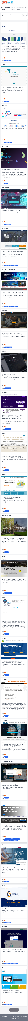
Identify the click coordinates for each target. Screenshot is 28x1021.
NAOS (6, 183)
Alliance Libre (8, 60)
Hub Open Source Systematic (11, 265)
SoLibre (6, 552)
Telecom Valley (8, 839)
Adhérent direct (8, 142)
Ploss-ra (6, 101)
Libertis (6, 715)
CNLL (13, 1016)
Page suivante (14, 1009)
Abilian (22, 1016)
